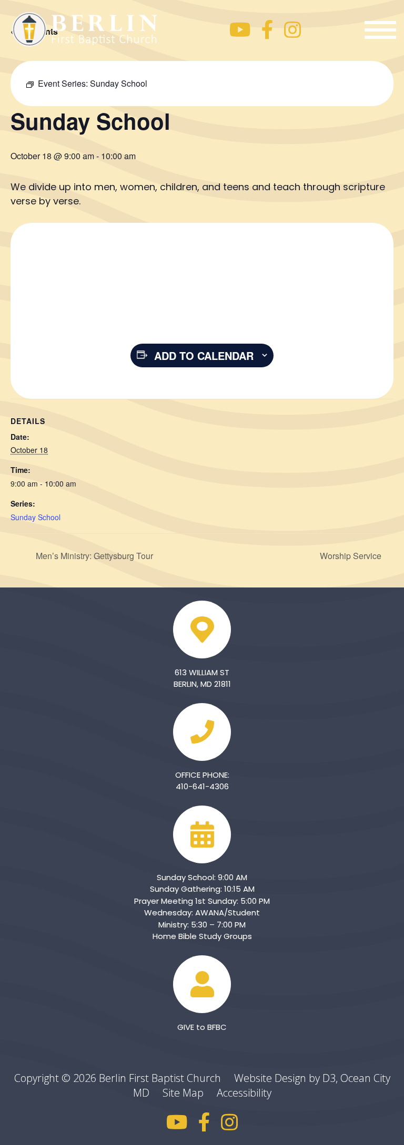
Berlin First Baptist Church (160, 1078)
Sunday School (35, 517)
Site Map (188, 1093)
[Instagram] (292, 29)
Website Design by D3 (285, 1078)
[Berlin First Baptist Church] (87, 28)
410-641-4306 (202, 786)
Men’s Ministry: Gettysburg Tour (93, 556)
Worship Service (351, 556)
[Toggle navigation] (380, 30)
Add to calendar (204, 355)
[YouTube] (240, 29)
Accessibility (244, 1093)
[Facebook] (267, 29)
